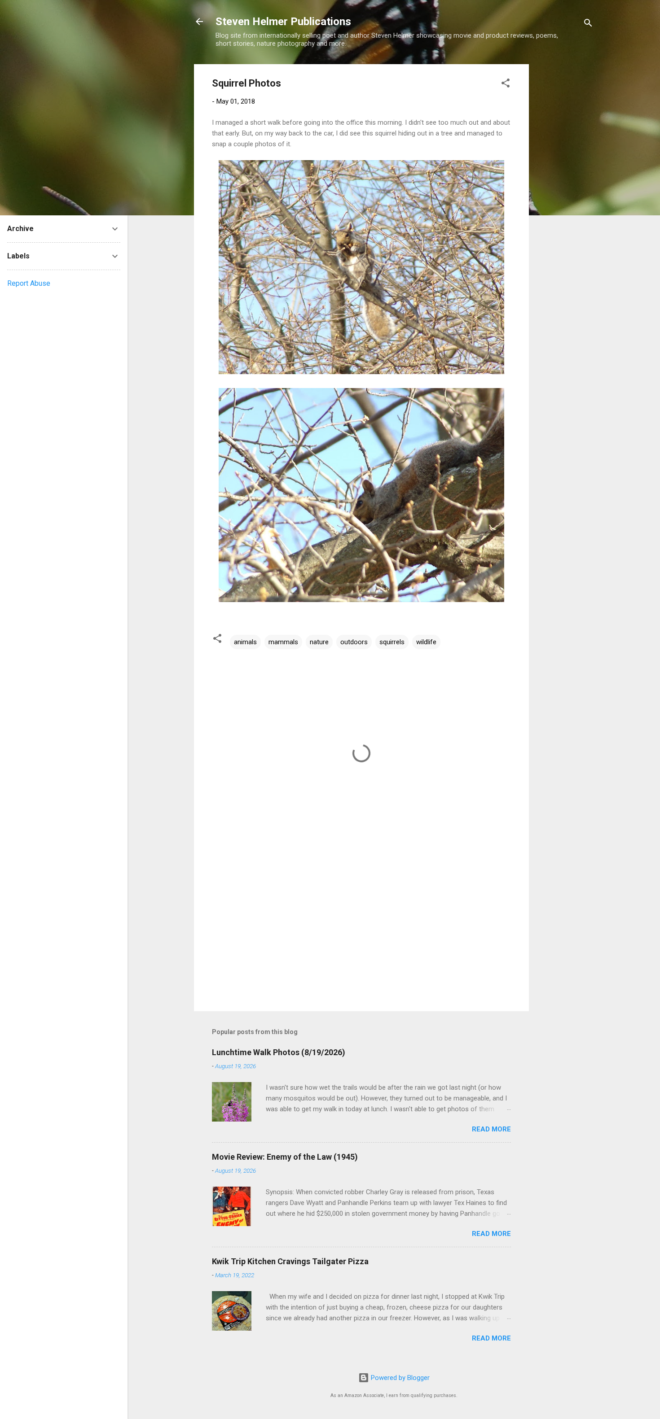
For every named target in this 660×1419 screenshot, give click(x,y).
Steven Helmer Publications (283, 21)
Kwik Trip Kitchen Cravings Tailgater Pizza (290, 1261)
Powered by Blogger (399, 1378)
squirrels (392, 642)
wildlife (426, 642)
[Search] (588, 24)
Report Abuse (28, 283)
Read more (491, 1129)
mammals (283, 642)
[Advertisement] (565, 198)
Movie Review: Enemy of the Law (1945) (285, 1156)
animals (245, 642)
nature (319, 642)
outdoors (354, 642)
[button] (505, 85)
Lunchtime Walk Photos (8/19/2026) (278, 1052)
